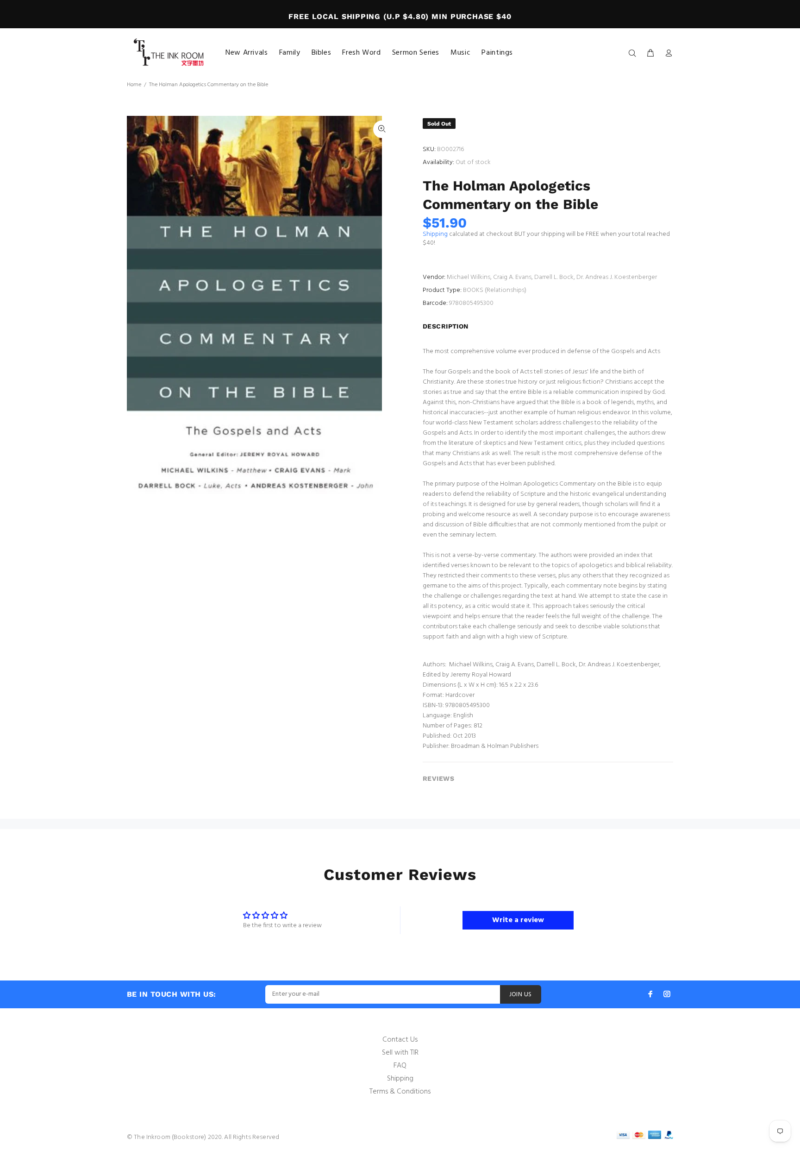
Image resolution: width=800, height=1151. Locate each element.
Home (134, 84)
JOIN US (520, 994)
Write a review (518, 920)
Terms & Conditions (400, 1092)
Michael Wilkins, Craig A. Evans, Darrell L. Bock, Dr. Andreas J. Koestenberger (552, 277)
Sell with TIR (400, 1053)
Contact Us (400, 1040)
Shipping (435, 234)
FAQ (400, 1066)
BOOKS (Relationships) (494, 290)
